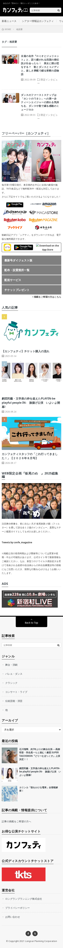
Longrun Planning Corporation (41, 941)
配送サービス (12, 280)
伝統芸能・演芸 (13, 701)
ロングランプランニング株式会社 (23, 898)
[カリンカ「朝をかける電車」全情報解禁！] (10, 793)
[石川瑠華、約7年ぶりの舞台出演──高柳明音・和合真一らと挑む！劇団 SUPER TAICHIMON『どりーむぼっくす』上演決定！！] (10, 755)
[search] (58, 10)
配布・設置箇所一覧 (17, 270)
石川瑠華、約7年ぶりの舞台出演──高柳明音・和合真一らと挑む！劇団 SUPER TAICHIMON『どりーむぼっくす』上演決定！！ (39, 754)
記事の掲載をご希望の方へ (16, 821)
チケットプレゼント (17, 290)
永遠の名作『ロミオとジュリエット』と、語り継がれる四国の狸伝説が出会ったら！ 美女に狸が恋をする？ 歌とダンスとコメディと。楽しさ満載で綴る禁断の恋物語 (40, 65)
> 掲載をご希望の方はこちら (46, 296)
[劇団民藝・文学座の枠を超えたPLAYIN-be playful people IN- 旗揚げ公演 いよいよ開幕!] (10, 774)
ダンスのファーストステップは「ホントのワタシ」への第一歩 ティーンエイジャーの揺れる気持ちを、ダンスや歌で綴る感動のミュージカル (40, 102)
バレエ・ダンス (13, 673)
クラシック (11, 682)
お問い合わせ (12, 916)
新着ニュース (9, 21)
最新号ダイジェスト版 (18, 260)
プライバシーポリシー (17, 907)
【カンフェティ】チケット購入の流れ (25, 351)
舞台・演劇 (11, 664)
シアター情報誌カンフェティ (38, 21)
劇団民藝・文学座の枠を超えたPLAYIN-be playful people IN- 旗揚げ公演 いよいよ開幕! (31, 403)
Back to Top (31, 622)
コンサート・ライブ (16, 691)
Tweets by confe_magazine (17, 542)
